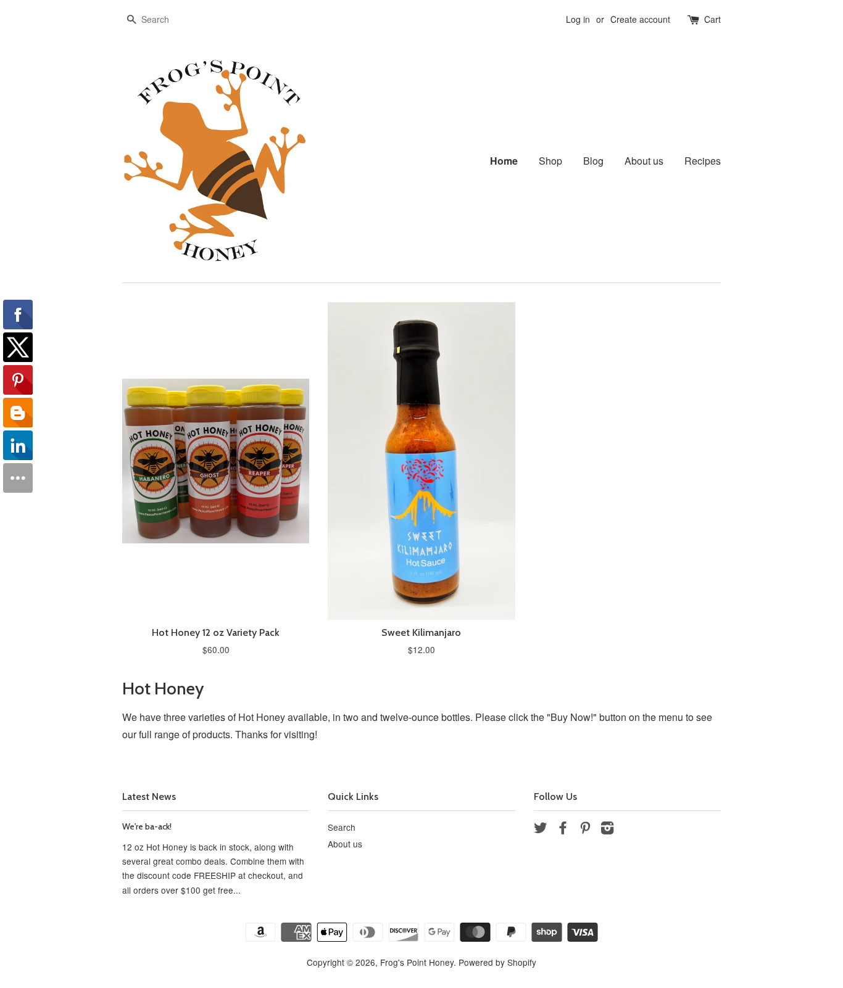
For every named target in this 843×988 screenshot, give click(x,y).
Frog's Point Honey (417, 962)
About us (644, 161)
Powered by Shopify (497, 962)
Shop (550, 161)
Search (341, 827)
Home (504, 161)
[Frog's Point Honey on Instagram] (607, 829)
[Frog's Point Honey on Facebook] (563, 829)
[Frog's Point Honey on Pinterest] (585, 829)
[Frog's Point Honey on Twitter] (540, 829)
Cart (712, 19)
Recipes (702, 161)
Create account (640, 19)
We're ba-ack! (147, 826)
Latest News (149, 796)
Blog (593, 161)
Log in (578, 19)
